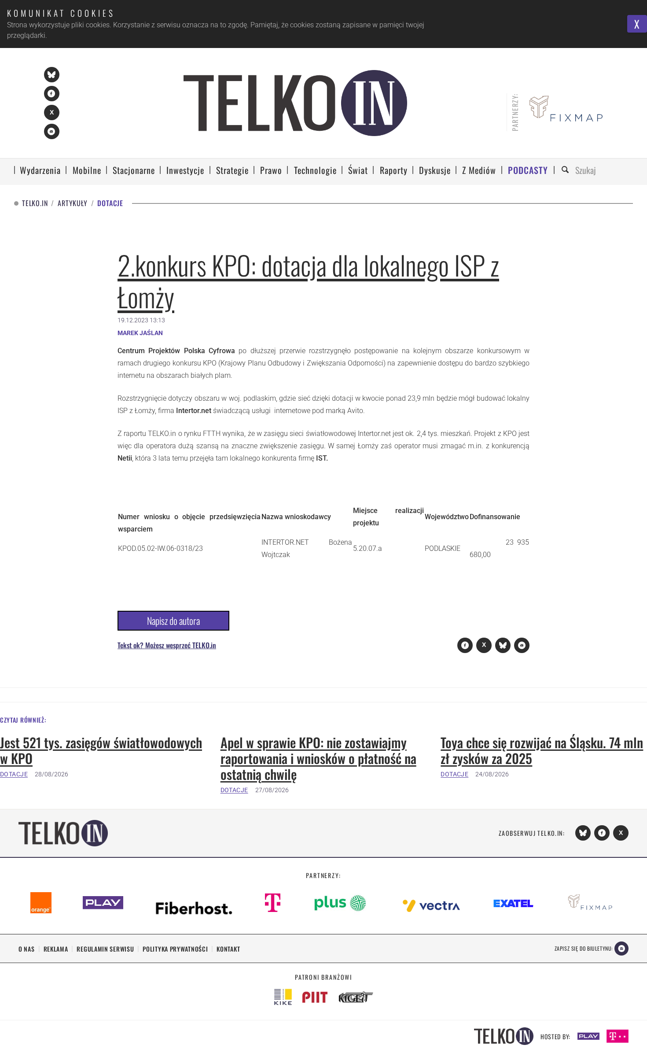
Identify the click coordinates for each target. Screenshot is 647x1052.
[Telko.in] (295, 103)
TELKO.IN (35, 203)
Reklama (56, 948)
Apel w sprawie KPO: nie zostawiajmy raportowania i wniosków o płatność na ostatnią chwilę (318, 758)
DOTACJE (14, 774)
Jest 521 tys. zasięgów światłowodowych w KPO (101, 750)
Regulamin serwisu (105, 948)
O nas (26, 948)
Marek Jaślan (140, 332)
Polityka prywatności (175, 948)
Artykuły (72, 203)
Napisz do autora (173, 620)
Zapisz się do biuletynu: (584, 948)
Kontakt (228, 948)
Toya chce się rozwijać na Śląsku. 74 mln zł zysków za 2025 (542, 750)
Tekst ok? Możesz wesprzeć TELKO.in (167, 645)
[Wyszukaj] (566, 170)
